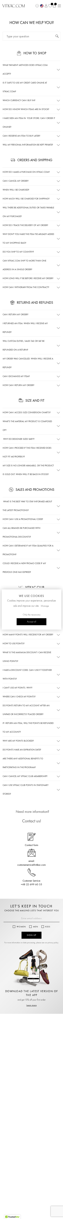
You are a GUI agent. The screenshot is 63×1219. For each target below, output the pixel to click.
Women (21, 926)
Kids (47, 926)
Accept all (31, 622)
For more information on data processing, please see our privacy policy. (31, 942)
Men (35, 926)
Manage (45, 606)
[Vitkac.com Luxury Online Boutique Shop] (13, 5)
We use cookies (31, 596)
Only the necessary (31, 615)
